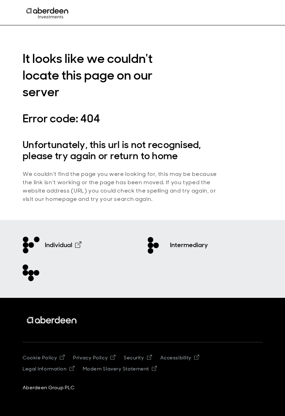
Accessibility (176, 357)
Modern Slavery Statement (116, 369)
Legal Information (45, 369)
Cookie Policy (40, 357)
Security (134, 357)
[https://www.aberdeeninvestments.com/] (52, 320)
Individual (58, 245)
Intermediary (189, 245)
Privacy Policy (90, 357)
